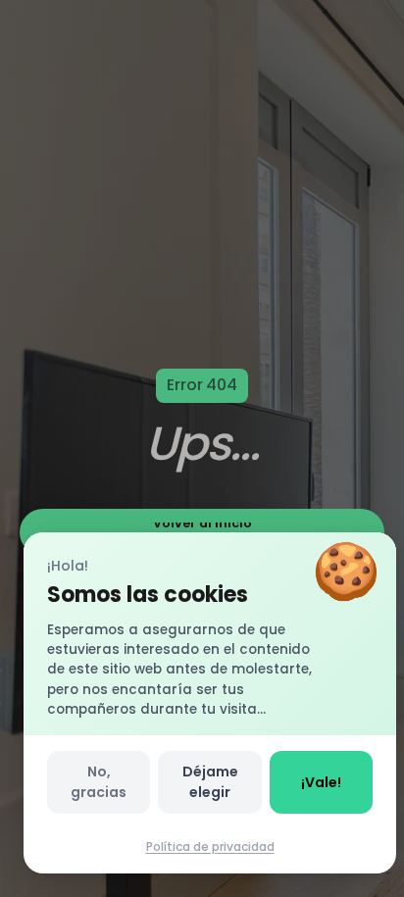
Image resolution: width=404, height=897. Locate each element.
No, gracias (98, 782)
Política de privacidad (210, 846)
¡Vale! (321, 782)
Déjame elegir (210, 782)
